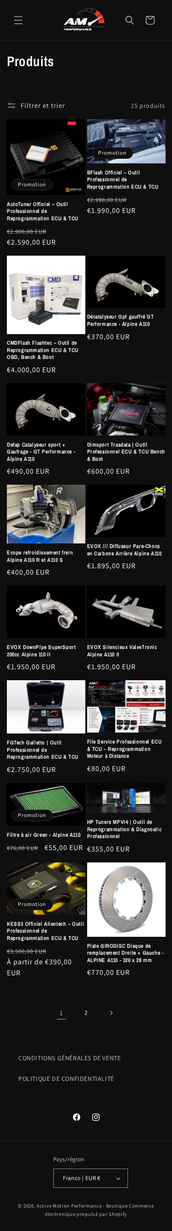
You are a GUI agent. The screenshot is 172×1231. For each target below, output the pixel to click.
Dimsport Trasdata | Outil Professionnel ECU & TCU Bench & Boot (126, 452)
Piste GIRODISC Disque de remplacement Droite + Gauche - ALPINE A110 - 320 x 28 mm (125, 953)
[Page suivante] (111, 1013)
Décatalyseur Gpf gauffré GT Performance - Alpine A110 (120, 320)
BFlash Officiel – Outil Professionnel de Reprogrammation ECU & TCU (123, 179)
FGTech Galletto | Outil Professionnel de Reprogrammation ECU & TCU (42, 750)
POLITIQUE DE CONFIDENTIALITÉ (66, 1078)
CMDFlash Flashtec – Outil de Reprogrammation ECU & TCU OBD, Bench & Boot (42, 350)
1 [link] (61, 1012)
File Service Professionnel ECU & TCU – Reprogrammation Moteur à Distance (124, 749)
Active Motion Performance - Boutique (82, 1206)
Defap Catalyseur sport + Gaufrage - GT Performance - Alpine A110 (41, 452)
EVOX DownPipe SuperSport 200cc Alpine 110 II (41, 651)
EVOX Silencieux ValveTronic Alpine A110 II (122, 651)
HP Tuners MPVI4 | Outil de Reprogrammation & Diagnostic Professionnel (124, 829)
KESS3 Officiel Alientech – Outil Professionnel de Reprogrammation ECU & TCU (45, 931)
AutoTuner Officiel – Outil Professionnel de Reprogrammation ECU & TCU (42, 211)
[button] (18, 20)
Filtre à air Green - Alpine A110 (43, 835)
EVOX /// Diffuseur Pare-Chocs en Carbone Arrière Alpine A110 (124, 550)
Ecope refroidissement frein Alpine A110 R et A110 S (40, 556)
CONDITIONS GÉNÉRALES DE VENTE (69, 1058)
